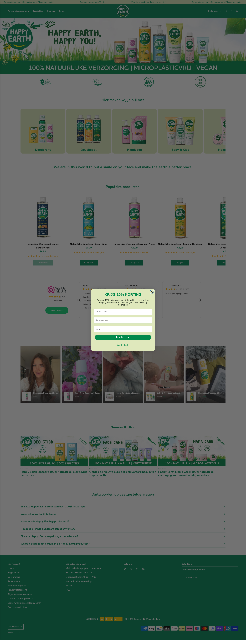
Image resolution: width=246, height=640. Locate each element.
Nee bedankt (123, 345)
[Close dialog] (152, 292)
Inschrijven (123, 337)
